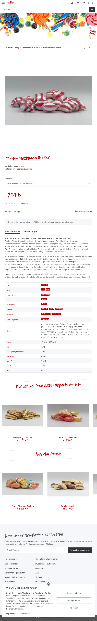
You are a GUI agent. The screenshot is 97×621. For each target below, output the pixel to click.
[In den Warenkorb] (7, 56)
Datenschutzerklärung (49, 541)
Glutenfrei (45, 319)
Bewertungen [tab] (31, 231)
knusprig (59, 308)
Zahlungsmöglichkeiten (15, 573)
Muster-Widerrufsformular (46, 564)
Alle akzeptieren (74, 593)
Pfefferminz (46, 314)
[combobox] (48, 183)
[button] (72, 2)
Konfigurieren (74, 600)
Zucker (44, 304)
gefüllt (52, 308)
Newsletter (10, 582)
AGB (37, 573)
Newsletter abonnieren (80, 550)
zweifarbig (45, 294)
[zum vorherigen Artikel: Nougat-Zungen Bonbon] (84, 47)
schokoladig (56, 314)
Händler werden (12, 568)
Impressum (11, 613)
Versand (24, 203)
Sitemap (38, 577)
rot (43, 289)
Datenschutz (24, 613)
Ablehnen (74, 608)
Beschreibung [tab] (12, 231)
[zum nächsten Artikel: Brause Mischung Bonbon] (89, 47)
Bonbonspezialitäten (23, 169)
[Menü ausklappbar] (3, 1)
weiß (48, 289)
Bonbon (44, 285)
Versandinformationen (15, 577)
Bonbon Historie (12, 564)
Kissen (44, 299)
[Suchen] (92, 9)
